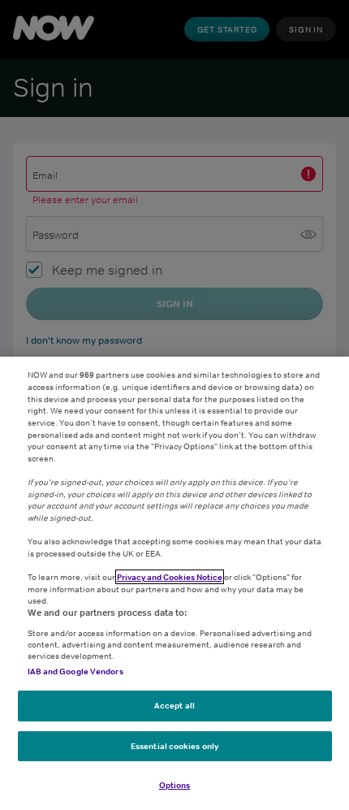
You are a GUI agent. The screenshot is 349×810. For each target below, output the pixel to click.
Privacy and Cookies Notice (169, 577)
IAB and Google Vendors (75, 671)
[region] (174, 583)
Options (175, 785)
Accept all (174, 705)
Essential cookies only (174, 746)
